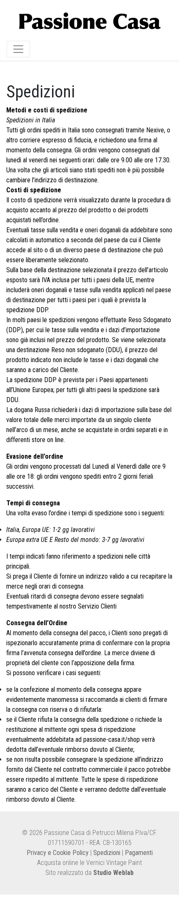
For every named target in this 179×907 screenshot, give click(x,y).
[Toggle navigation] (18, 49)
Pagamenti (139, 853)
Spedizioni (106, 853)
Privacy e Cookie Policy (58, 853)
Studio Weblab (113, 873)
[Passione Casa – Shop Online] (89, 22)
